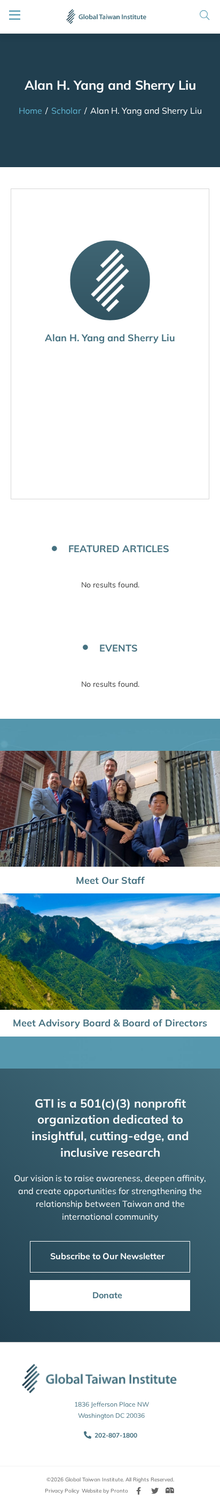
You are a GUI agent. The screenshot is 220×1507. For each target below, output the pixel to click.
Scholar (66, 110)
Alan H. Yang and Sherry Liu (110, 338)
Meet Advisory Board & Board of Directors (110, 1023)
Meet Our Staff (110, 880)
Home (30, 110)
